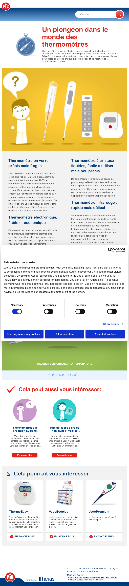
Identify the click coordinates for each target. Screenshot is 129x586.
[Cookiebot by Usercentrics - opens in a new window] (110, 250)
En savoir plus (24, 455)
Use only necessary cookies (23, 334)
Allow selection (65, 334)
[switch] (48, 311)
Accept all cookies (105, 334)
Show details (111, 323)
